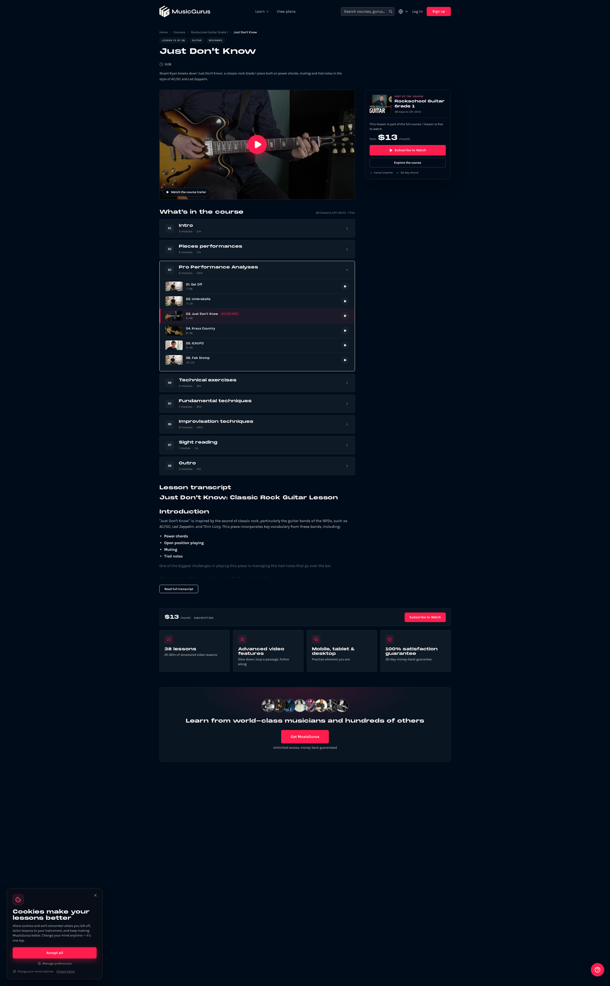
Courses (179, 32)
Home (163, 32)
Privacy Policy (66, 971)
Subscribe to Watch (410, 150)
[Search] (391, 11)
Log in (417, 11)
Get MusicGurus (305, 736)
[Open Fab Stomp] (257, 360)
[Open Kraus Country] (257, 330)
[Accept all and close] (95, 895)
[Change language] (403, 11)
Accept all (54, 953)
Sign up (438, 11)
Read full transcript (178, 589)
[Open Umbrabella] (257, 301)
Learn (260, 11)
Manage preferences (57, 963)
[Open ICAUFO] (257, 345)
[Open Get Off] (257, 286)
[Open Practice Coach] (597, 969)
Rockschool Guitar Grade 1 (209, 32)
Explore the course (407, 162)
